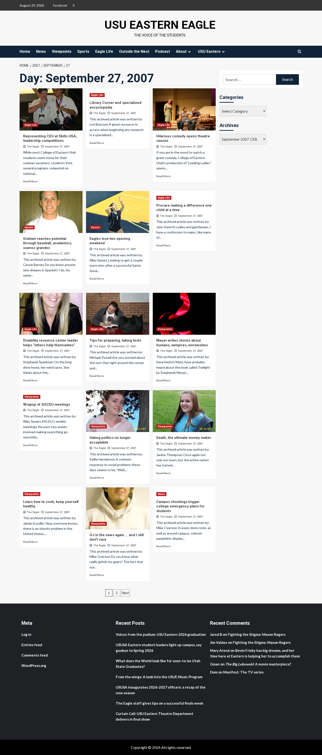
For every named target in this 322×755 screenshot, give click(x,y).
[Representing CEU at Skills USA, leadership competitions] (51, 109)
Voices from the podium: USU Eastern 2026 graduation (161, 634)
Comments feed (34, 655)
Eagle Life (104, 51)
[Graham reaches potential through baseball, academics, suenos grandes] (51, 212)
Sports (83, 51)
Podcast (162, 51)
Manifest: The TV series (243, 672)
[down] (189, 51)
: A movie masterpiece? (258, 664)
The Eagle (33, 146)
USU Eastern (209, 51)
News (41, 51)
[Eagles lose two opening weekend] (117, 212)
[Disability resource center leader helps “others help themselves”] (51, 314)
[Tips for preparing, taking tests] (117, 314)
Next (125, 593)
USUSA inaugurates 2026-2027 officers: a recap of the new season (161, 690)
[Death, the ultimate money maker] (184, 411)
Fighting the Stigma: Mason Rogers (257, 634)
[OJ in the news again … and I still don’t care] (117, 508)
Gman (215, 664)
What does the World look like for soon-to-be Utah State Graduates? (158, 664)
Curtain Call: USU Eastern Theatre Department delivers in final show (154, 716)
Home (25, 51)
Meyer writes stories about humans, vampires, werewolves (182, 342)
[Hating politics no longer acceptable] (117, 411)
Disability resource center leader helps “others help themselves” (50, 342)
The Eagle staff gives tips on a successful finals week (159, 703)
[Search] (299, 51)
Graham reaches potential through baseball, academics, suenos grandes (47, 243)
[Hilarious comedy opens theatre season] (184, 109)
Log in (26, 634)
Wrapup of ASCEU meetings (46, 404)
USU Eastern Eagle (159, 25)
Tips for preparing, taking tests (115, 340)
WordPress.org (33, 665)
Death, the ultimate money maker (183, 438)
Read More (30, 181)
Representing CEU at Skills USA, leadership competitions (50, 138)
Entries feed (31, 645)
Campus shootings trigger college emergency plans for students (180, 506)
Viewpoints (61, 51)
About (181, 51)
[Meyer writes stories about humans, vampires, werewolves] (184, 314)
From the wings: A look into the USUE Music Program (159, 677)
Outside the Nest (134, 51)
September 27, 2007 (57, 146)
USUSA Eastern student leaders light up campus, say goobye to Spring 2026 (159, 648)
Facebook (60, 5)
